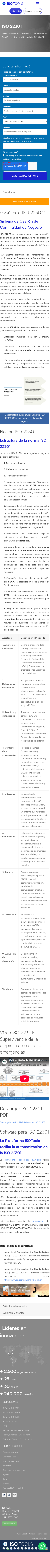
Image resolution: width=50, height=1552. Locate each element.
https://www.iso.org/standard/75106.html (23, 1279)
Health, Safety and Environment (16, 1435)
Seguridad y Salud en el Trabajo (16, 1430)
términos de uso (31, 155)
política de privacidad (12, 159)
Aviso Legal (22, 1534)
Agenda (6, 1474)
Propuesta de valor (11, 1452)
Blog (5, 1479)
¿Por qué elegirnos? (11, 1461)
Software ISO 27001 (11, 1421)
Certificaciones (9, 1457)
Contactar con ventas (32, 11)
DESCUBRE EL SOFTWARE (24, 201)
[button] (42, 1546)
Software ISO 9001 (11, 1408)
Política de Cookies (39, 1538)
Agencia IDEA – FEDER (13, 1488)
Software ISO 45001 (11, 1417)
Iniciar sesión (16, 11)
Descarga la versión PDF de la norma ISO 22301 (22, 1122)
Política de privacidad (38, 1534)
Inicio (4, 33)
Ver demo (7, 1465)
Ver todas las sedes (9, 1523)
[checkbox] (25, 157)
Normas (6, 1483)
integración (40, 1221)
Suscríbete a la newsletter (14, 1470)
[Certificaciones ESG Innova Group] (25, 1548)
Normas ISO (14, 33)
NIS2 (5, 1426)
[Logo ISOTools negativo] (17, 1544)
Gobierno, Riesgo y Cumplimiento (17, 1439)
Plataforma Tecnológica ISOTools (23, 1159)
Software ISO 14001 (11, 1412)
